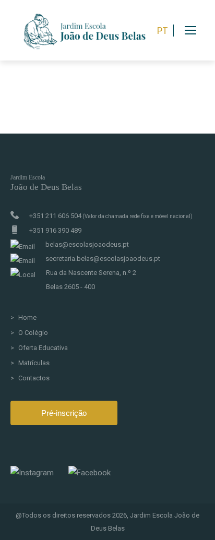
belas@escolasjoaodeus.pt (87, 244)
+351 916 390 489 (55, 230)
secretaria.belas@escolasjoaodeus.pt (102, 258)
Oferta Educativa (43, 348)
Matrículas (34, 363)
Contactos (34, 378)
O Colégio (33, 333)
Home (27, 317)
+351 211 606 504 (111, 216)
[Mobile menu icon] (200, 30)
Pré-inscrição (64, 413)
